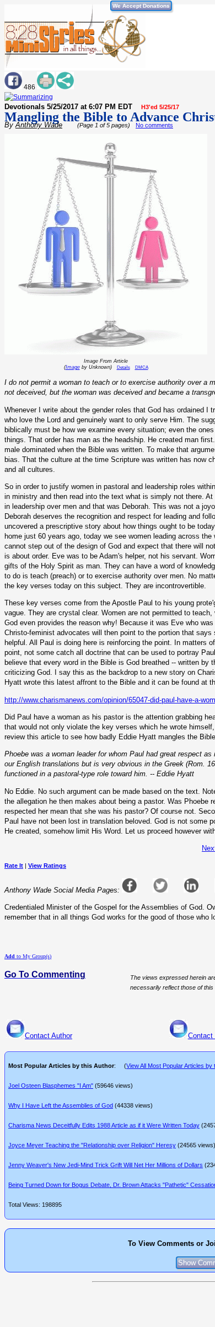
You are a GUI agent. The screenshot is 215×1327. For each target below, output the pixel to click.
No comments (154, 125)
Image (73, 367)
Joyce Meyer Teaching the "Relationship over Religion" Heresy (92, 1145)
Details (123, 367)
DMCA (141, 367)
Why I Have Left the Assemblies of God (60, 1105)
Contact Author (48, 1035)
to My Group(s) (27, 956)
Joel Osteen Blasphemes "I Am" (50, 1085)
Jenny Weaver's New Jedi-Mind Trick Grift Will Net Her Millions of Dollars (105, 1165)
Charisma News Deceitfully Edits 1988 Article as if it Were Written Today (104, 1125)
